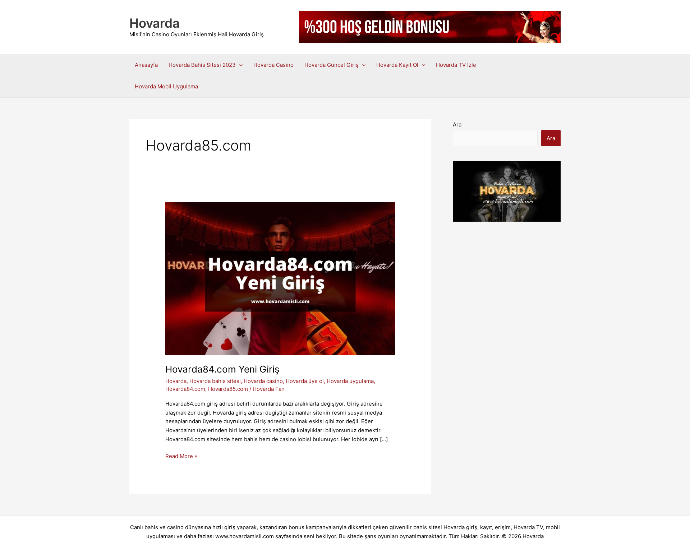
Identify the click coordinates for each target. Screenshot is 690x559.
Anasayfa (146, 64)
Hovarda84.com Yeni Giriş (222, 369)
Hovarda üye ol (305, 381)
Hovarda (154, 23)
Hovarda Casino (273, 64)
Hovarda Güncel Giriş (331, 64)
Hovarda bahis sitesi (215, 381)
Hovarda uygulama (350, 381)
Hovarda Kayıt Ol (397, 64)
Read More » (181, 456)
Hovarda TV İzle (456, 64)
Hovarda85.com (228, 388)
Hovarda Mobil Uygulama (166, 86)
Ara (457, 124)
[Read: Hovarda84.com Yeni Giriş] (280, 278)
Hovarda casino (263, 381)
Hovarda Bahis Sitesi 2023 (202, 64)
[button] (239, 65)
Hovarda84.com (185, 388)
